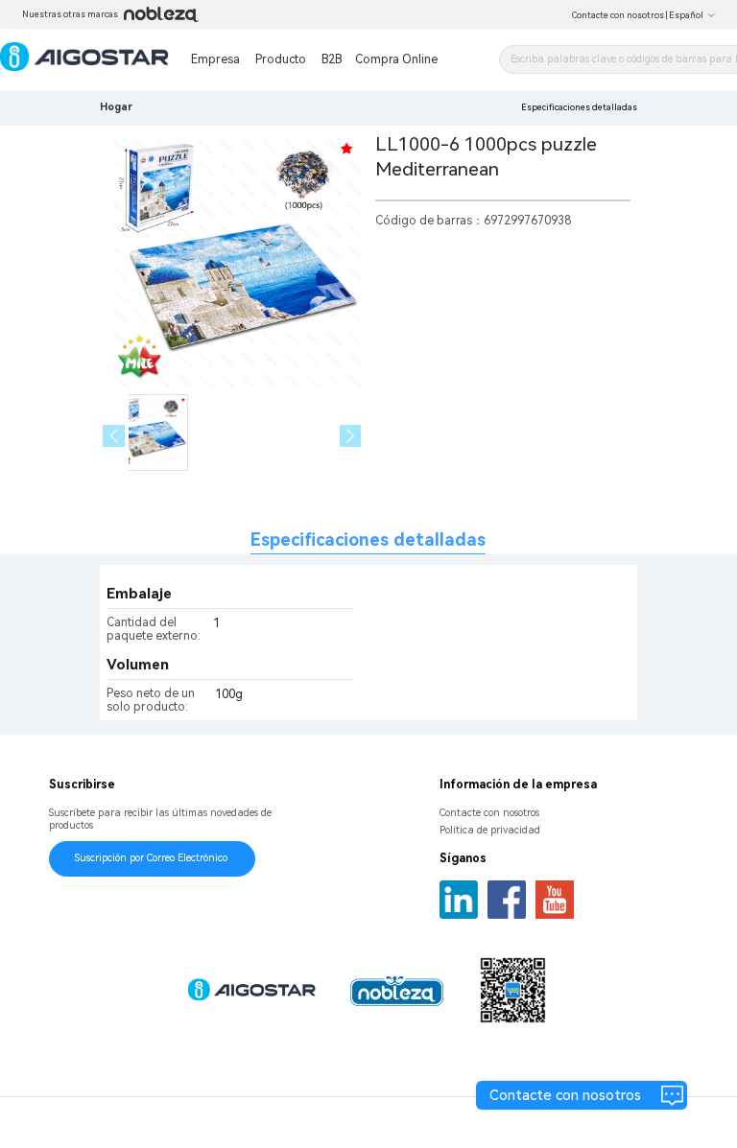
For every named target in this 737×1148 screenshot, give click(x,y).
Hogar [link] (116, 107)
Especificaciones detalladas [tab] (368, 539)
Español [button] (686, 15)
